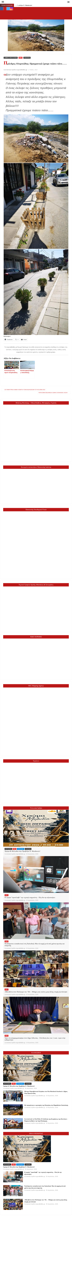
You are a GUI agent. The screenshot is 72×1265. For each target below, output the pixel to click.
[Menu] (2, 2)
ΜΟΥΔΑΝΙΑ (8, 849)
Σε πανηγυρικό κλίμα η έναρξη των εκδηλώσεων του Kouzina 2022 (24, 389)
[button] (36, 138)
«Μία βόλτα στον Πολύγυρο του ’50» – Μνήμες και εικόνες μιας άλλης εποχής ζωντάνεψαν (36, 992)
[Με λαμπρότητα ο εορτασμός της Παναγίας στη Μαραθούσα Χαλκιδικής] (13, 1109)
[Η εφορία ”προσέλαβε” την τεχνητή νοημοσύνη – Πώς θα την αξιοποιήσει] (36, 874)
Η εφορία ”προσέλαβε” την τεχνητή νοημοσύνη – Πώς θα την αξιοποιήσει (30, 897)
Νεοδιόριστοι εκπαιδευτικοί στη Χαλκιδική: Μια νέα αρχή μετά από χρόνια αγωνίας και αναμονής (34, 944)
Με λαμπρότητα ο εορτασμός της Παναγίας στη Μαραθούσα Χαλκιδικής (46, 1105)
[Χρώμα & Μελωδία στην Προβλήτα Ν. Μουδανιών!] (36, 828)
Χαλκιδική (27, 57)
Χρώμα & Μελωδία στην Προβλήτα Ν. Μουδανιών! (22, 851)
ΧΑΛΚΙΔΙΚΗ (21, 849)
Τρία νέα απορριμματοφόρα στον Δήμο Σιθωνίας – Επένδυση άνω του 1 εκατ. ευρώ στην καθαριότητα (35, 1039)
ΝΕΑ (20, 57)
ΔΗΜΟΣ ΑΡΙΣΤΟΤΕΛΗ (10, 57)
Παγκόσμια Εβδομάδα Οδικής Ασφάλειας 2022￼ (53, 392)
